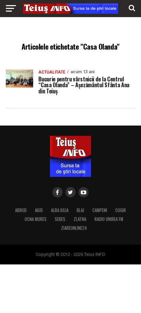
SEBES (60, 219)
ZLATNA (80, 219)
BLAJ (80, 210)
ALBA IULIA (59, 210)
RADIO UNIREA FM (108, 219)
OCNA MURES (36, 219)
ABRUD (21, 210)
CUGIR (120, 210)
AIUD (39, 210)
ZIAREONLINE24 (74, 228)
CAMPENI (99, 210)
